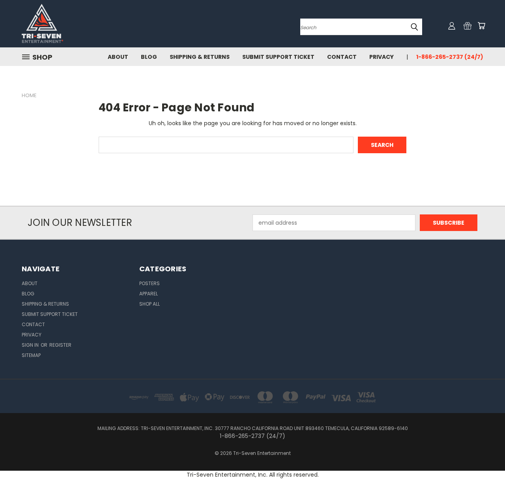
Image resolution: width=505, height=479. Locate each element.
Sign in (31, 345)
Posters (149, 283)
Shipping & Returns (200, 57)
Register (60, 345)
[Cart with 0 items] (481, 26)
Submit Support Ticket (278, 57)
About (118, 57)
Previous (484, 454)
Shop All (149, 304)
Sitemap (31, 355)
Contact (342, 57)
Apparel (148, 293)
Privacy (381, 57)
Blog (149, 57)
